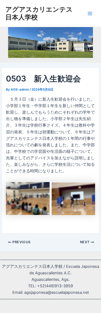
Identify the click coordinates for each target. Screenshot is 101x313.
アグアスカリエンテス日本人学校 (39, 13)
